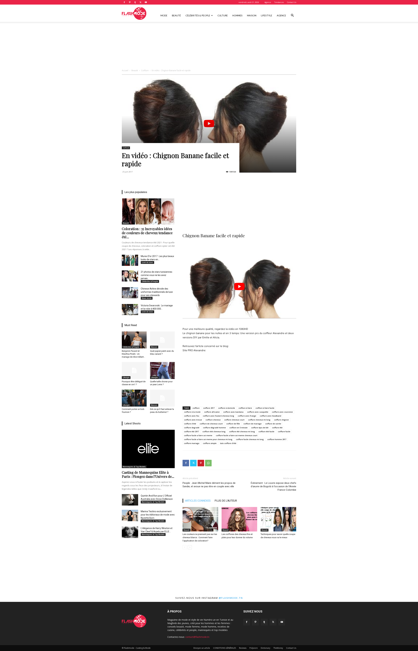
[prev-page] (185, 547)
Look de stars (147, 262)
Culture (222, 15)
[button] (292, 15)
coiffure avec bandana (233, 412)
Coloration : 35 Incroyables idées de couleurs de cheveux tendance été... (147, 232)
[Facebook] (124, 2)
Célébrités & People (197, 15)
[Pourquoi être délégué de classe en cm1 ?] (134, 370)
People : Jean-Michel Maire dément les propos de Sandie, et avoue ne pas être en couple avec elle (209, 485)
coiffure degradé (191, 427)
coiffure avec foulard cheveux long (218, 416)
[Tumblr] (135, 2)
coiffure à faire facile (265, 408)
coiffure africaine (212, 412)
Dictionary (265, 648)
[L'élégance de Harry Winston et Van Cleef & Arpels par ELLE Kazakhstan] (130, 532)
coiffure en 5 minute (238, 427)
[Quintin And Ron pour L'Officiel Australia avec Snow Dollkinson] (130, 500)
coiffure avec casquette (257, 412)
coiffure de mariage (252, 423)
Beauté (176, 15)
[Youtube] (145, 2)
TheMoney (278, 648)
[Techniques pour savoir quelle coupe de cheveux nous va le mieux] (278, 519)
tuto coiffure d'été (228, 443)
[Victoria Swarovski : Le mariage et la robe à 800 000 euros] (130, 309)
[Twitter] (140, 2)
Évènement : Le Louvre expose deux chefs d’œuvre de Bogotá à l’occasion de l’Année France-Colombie (273, 486)
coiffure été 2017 (191, 431)
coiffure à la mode (192, 412)
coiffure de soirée (273, 423)
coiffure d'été (190, 423)
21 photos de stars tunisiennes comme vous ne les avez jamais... (156, 275)
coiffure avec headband (270, 416)
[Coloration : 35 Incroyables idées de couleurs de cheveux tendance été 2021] (148, 211)
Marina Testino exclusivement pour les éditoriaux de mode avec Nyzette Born (158, 514)
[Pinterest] (129, 2)
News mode (147, 298)
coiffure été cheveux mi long (242, 431)
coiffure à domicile (226, 408)
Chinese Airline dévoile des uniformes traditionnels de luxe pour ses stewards (157, 292)
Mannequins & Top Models (134, 467)
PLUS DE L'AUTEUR (226, 500)
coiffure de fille (233, 423)
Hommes (237, 15)
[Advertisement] (209, 46)
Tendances (279, 2)
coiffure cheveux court (234, 419)
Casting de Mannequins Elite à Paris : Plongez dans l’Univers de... (148, 474)
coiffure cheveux (213, 419)
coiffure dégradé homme (214, 427)
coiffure (196, 408)
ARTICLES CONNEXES (198, 500)
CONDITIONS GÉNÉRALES (224, 648)
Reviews (242, 648)
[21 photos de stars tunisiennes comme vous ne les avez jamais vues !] (130, 276)
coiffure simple (210, 443)
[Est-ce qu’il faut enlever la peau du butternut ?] (162, 398)
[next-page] (190, 547)
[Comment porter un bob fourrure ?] (134, 398)
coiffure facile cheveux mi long (250, 439)
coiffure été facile (266, 431)
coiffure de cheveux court (211, 423)
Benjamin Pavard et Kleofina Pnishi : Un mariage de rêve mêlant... (133, 354)
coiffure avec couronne (282, 412)
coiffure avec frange (247, 416)
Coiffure (145, 70)
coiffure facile (284, 431)
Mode (164, 15)
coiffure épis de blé (259, 427)
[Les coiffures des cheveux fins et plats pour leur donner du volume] (239, 519)
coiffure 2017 (209, 408)
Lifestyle (266, 15)
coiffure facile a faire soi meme (198, 435)
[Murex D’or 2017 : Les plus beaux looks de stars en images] (130, 260)
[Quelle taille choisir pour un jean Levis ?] (162, 370)
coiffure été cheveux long (213, 431)
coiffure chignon (281, 419)
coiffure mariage (191, 443)
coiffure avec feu (191, 416)
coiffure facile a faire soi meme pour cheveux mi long (208, 439)
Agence (268, 2)
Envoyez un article (201, 648)
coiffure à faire (245, 408)
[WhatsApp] (208, 463)
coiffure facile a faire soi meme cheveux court (236, 435)
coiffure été (277, 427)
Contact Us (291, 2)
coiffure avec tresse (193, 419)
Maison (251, 15)
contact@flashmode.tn (197, 636)
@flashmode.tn (231, 597)
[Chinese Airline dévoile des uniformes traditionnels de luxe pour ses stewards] (130, 292)
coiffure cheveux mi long (259, 419)
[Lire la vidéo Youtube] (209, 123)
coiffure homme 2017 (276, 439)
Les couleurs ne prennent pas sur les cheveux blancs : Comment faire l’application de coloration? (200, 537)
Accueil (125, 70)
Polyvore (253, 648)
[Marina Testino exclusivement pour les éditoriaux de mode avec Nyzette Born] (130, 515)
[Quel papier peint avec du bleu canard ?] (162, 339)
